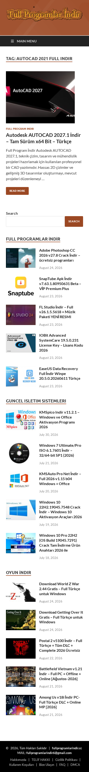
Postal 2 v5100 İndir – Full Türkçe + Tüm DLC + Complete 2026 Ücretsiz (60, 645)
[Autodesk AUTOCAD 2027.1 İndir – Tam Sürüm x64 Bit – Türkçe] (44, 97)
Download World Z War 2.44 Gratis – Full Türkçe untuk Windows (59, 588)
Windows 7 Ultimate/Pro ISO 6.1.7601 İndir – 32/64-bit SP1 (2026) (60, 450)
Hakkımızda (18, 760)
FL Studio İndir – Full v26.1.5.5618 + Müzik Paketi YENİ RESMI (57, 312)
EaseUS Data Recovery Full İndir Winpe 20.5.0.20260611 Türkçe (59, 373)
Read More (15, 189)
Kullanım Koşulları (21, 765)
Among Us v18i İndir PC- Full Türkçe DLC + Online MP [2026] (60, 702)
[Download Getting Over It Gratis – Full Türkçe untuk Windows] (21, 612)
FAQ (62, 765)
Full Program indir (20, 128)
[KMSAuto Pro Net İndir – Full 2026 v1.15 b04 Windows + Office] (21, 474)
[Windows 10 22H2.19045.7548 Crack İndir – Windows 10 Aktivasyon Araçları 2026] (21, 502)
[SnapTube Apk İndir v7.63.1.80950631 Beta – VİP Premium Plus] (21, 279)
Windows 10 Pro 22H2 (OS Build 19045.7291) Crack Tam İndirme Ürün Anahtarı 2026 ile (59, 542)
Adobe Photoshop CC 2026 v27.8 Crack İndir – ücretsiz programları (59, 255)
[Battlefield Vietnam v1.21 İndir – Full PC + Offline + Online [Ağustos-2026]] (21, 669)
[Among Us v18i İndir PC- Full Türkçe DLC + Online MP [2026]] (21, 697)
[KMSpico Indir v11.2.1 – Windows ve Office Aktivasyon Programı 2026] (21, 412)
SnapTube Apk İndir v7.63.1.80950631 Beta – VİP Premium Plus (60, 283)
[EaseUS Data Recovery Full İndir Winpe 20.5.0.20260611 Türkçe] (21, 369)
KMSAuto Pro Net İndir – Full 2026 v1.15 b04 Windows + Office (60, 478)
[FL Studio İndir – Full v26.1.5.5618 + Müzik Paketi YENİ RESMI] (21, 307)
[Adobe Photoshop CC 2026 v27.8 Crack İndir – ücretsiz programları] (21, 250)
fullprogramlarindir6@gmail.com (49, 753)
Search (12, 213)
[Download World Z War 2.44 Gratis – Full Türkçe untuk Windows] (21, 584)
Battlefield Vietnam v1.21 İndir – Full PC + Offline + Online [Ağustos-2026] (60, 673)
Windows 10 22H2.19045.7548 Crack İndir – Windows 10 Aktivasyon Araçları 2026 (60, 509)
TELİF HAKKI (41, 760)
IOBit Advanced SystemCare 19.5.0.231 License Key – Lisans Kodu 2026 (61, 342)
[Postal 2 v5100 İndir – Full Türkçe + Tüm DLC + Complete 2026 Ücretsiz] (21, 641)
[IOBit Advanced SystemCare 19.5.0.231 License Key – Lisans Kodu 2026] (21, 335)
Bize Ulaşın (46, 765)
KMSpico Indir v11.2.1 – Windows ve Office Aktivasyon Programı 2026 (59, 419)
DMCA (75, 765)
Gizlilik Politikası (66, 760)
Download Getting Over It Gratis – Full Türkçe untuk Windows (61, 617)
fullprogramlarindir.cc (67, 748)
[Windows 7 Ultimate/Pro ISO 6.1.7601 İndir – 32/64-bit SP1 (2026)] (21, 445)
